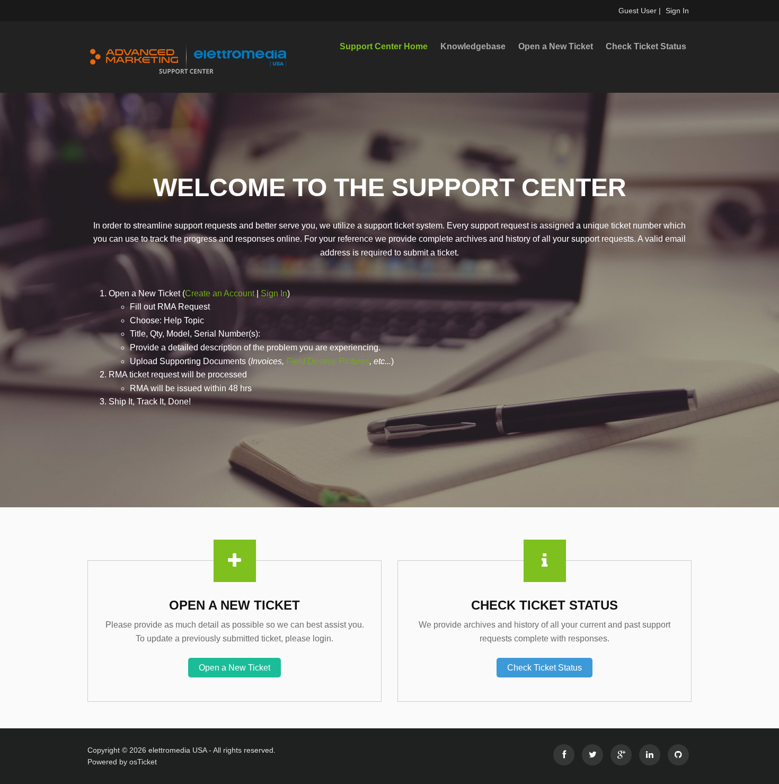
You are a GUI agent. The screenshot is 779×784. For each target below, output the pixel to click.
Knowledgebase (473, 46)
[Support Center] (182, 57)
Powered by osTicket (122, 761)
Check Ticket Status (646, 46)
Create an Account (219, 293)
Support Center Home (384, 46)
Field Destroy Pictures (327, 361)
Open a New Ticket (555, 46)
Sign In (677, 10)
